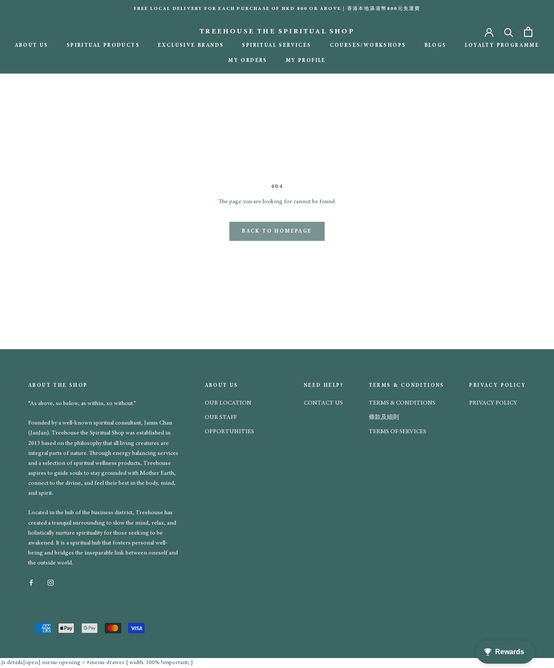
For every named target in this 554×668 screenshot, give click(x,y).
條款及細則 (384, 418)
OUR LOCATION (228, 403)
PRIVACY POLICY (493, 403)
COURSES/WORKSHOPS (368, 45)
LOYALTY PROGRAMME (502, 45)
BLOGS (436, 45)
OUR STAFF (221, 418)
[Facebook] (31, 582)
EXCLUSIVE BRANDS (191, 45)
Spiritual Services (276, 45)
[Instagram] (51, 582)
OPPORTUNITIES (229, 432)
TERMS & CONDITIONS (402, 403)
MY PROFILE (306, 60)
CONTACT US (323, 403)
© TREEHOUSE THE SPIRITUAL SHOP (90, 613)
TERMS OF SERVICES (397, 432)
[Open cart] (528, 32)
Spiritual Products (103, 45)
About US (31, 45)
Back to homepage (277, 231)
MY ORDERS (247, 60)
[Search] (508, 31)
